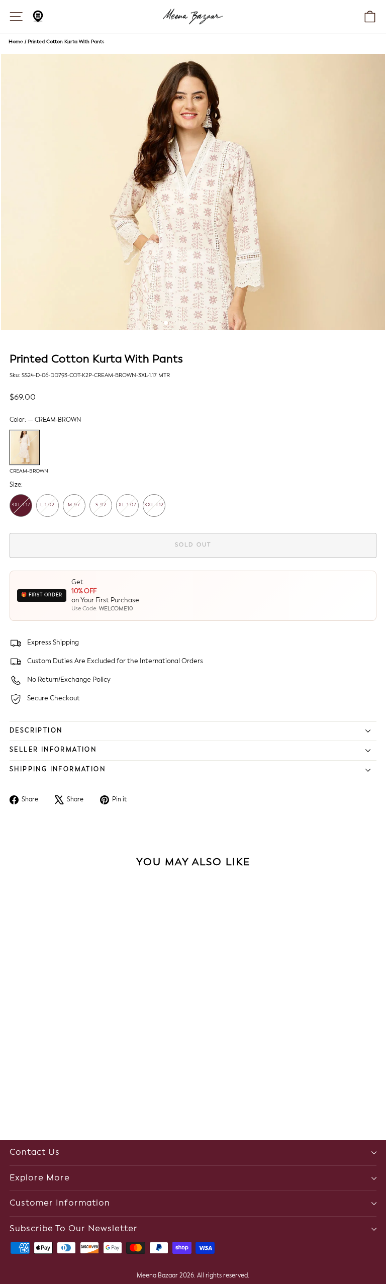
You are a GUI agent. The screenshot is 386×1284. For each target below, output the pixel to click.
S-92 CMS (101, 510)
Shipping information (58, 770)
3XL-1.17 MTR (21, 510)
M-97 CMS (74, 510)
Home (16, 41)
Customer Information (60, 1203)
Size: (16, 485)
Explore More (40, 1178)
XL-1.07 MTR (128, 510)
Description (36, 731)
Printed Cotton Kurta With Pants (66, 41)
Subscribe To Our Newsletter (74, 1229)
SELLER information (53, 750)
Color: (45, 420)
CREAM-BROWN (25, 447)
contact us (35, 1152)
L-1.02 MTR (47, 510)
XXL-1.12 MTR (154, 510)
